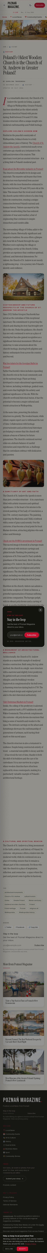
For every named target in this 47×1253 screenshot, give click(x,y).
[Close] (40, 610)
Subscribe (31, 635)
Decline (9, 1249)
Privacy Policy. (30, 1244)
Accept (22, 1249)
